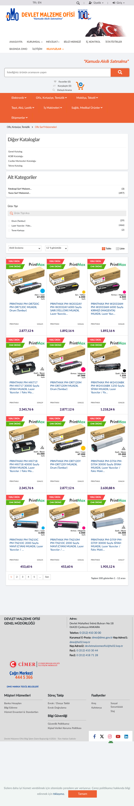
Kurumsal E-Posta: (81, 637)
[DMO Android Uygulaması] (110, 743)
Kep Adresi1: (121, 637)
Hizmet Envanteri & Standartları (21, 712)
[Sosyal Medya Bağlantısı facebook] (94, 737)
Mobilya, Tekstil (86, 97)
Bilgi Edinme (10, 708)
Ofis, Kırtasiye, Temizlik (50, 97)
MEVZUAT (52, 42)
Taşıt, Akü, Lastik (22, 107)
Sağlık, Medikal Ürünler (86, 107)
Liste (122, 249)
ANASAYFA (16, 42)
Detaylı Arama (64, 90)
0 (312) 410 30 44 (87, 650)
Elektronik (18, 97)
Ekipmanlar (19, 117)
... (40, 577)
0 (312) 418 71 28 (87, 655)
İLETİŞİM (37, 49)
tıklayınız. (59, 794)
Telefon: (75, 633)
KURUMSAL (34, 42)
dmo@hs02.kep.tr (80, 642)
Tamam (82, 793)
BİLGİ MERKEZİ (72, 42)
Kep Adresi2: (77, 646)
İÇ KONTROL (93, 42)
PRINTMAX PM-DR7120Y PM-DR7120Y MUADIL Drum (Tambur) (65, 464)
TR (34, 2)
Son (47, 577)
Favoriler (64, 82)
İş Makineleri (52, 107)
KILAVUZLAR (54, 49)
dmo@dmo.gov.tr (102, 637)
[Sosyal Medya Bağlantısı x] (102, 737)
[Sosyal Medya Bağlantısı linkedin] (126, 737)
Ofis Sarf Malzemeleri (46, 127)
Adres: (74, 618)
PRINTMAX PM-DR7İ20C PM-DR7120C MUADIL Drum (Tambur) (24, 307)
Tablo (108, 249)
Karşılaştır (64, 86)
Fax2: (73, 655)
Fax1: (73, 650)
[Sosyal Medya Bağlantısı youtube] (118, 737)
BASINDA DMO (18, 49)
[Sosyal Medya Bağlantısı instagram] (110, 737)
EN (39, 2)
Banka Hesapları (12, 703)
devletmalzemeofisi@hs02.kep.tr (104, 646)
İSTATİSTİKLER (114, 42)
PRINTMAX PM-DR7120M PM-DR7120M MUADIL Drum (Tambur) (65, 386)
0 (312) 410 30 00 (90, 632)
